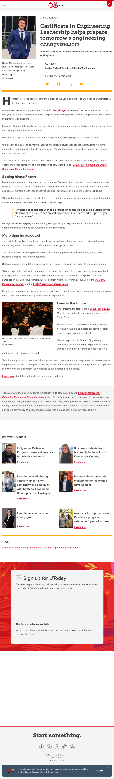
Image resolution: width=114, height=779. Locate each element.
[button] (49, 83)
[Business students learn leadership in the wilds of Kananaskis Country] (66, 453)
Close (100, 770)
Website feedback (57, 760)
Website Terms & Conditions (45, 771)
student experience (54, 547)
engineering (21, 547)
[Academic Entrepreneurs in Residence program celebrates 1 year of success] (66, 518)
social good (73, 547)
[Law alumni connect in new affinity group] (9, 518)
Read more (23, 462)
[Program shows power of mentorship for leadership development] (66, 481)
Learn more (8, 376)
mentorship (36, 547)
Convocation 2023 (99, 308)
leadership (7, 547)
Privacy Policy (57, 758)
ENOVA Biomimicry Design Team (50, 284)
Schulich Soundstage (54, 110)
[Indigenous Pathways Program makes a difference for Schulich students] (9, 453)
